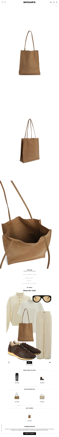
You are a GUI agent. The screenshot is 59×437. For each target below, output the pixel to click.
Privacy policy (45, 430)
